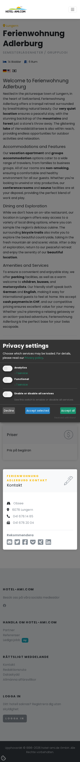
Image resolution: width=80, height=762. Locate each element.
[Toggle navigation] (72, 9)
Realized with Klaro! (65, 417)
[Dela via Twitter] (17, 543)
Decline (9, 411)
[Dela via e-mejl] (9, 543)
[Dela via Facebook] (25, 543)
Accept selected (37, 411)
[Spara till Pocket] (33, 543)
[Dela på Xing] (40, 543)
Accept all (68, 411)
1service (21, 373)
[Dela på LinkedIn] (48, 543)
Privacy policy (34, 358)
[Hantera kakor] (4, 758)
